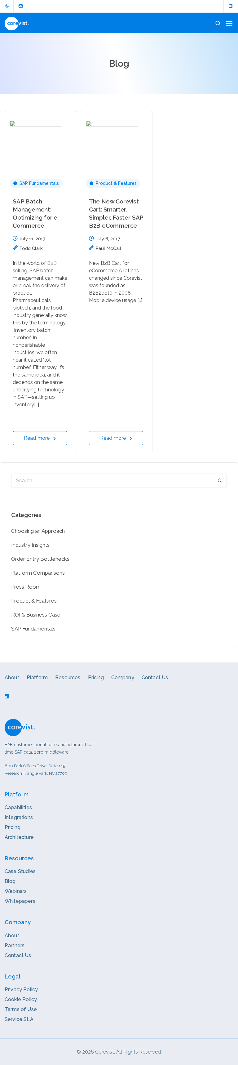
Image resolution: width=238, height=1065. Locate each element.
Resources (67, 677)
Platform (37, 677)
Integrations (19, 817)
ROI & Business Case (35, 615)
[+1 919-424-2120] (8, 6)
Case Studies (20, 871)
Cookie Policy (21, 999)
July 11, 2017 (32, 239)
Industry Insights (30, 545)
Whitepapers (20, 901)
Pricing (96, 677)
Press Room (26, 587)
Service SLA (19, 1019)
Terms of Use (21, 1009)
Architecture (19, 837)
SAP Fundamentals (39, 183)
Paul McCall (108, 248)
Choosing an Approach (38, 531)
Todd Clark (31, 248)
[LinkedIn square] (230, 6)
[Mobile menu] (229, 23)
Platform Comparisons (38, 573)
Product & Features (116, 183)
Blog (10, 881)
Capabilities (18, 807)
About (12, 677)
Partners (14, 945)
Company (122, 677)
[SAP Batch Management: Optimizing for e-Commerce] (40, 138)
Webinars (16, 891)
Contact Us (155, 677)
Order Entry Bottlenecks (40, 559)
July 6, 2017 (107, 239)
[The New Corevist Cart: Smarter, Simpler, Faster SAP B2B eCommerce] (116, 138)
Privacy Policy (21, 989)
